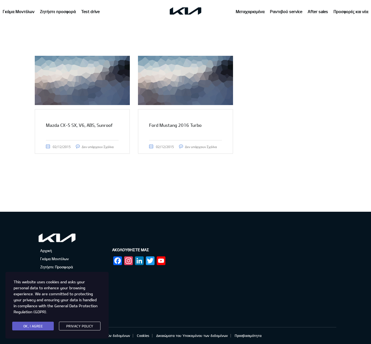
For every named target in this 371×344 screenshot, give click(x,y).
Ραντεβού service (286, 11)
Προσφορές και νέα (351, 11)
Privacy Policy (79, 326)
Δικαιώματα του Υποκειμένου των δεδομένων (192, 335)
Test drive (90, 11)
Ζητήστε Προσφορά (56, 267)
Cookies (143, 335)
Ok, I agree (33, 326)
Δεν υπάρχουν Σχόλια (98, 147)
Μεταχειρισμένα (250, 11)
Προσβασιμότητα (248, 335)
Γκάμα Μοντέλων (18, 11)
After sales (318, 11)
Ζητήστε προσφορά (58, 11)
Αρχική (46, 250)
